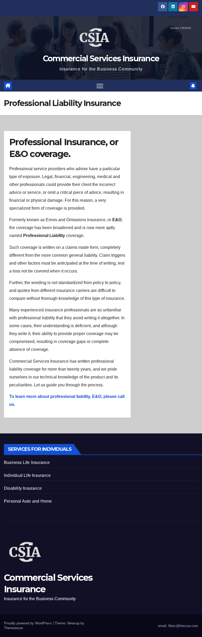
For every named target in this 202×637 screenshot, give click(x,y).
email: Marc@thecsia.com (177, 626)
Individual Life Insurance (27, 475)
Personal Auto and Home (28, 501)
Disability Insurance (23, 488)
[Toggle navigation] (99, 86)
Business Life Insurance (27, 462)
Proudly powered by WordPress (28, 623)
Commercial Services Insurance (101, 58)
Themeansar (13, 628)
